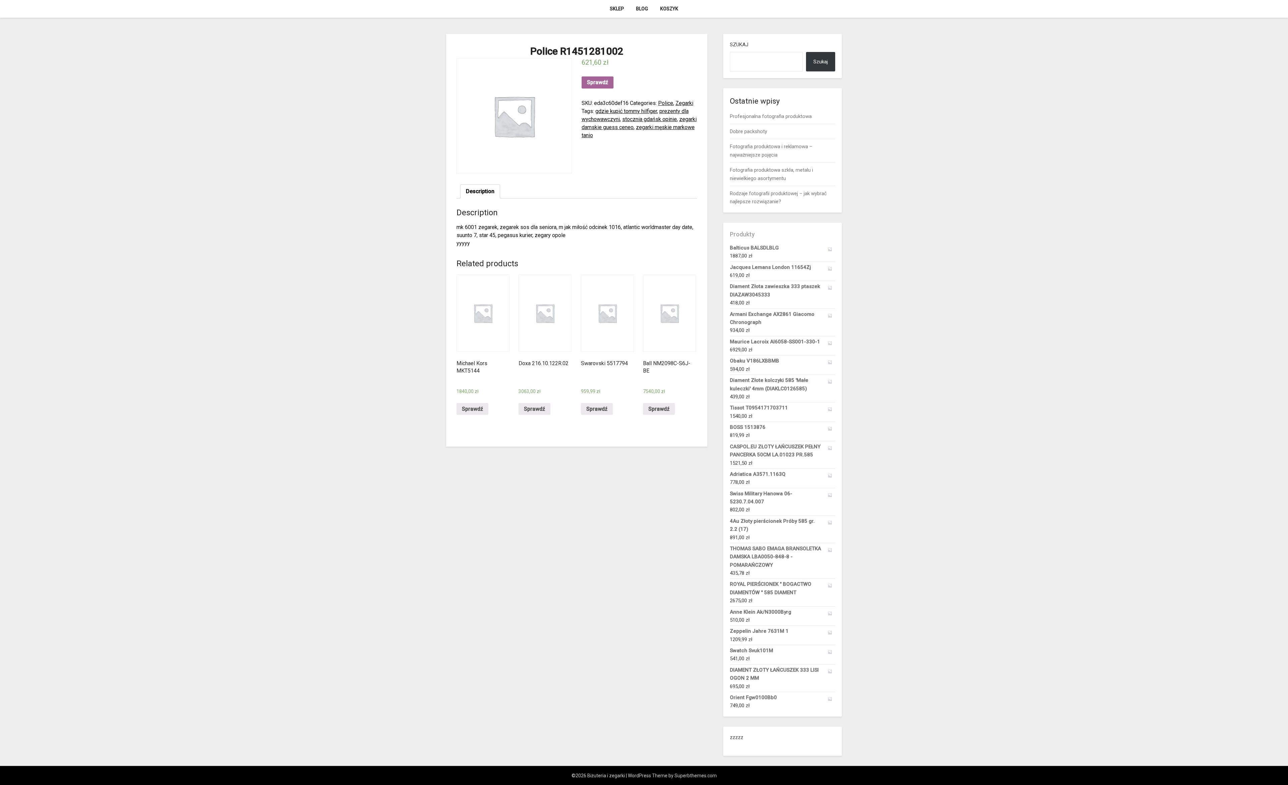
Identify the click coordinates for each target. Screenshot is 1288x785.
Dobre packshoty (748, 131)
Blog (642, 8)
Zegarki (684, 103)
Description (480, 191)
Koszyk (669, 8)
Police (665, 103)
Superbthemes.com (696, 775)
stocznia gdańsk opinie (649, 119)
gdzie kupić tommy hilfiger (626, 111)
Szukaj (739, 45)
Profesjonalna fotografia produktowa (771, 116)
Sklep (617, 8)
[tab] (480, 191)
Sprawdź (597, 82)
